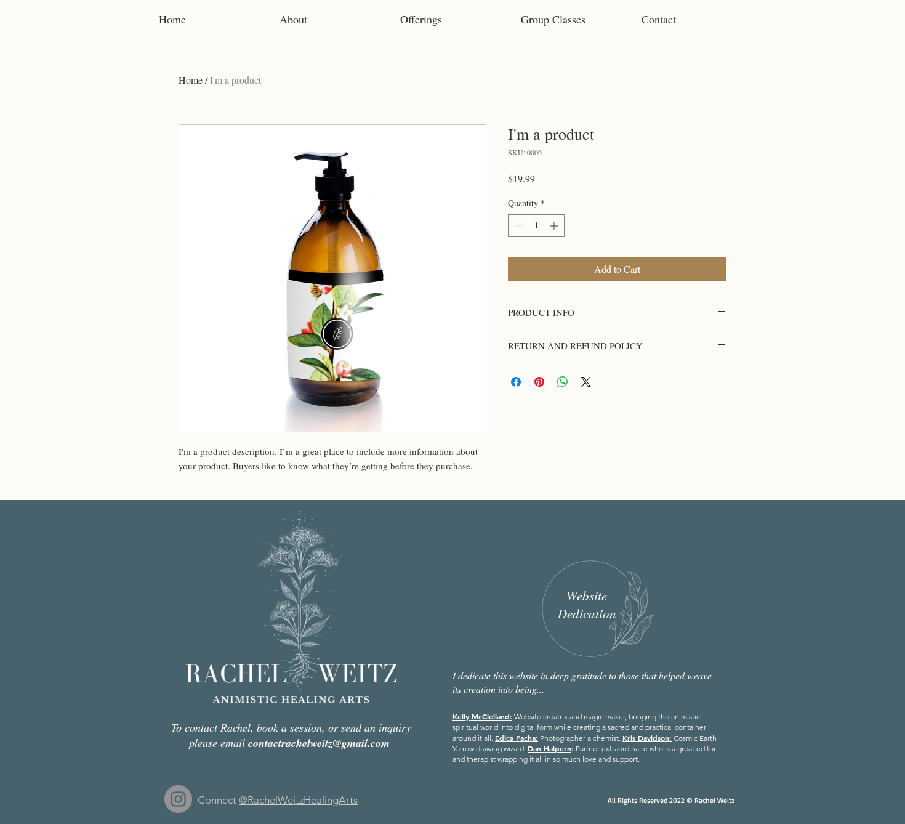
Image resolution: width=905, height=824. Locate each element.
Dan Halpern (549, 748)
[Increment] (555, 225)
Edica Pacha (515, 738)
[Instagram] (178, 799)
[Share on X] (586, 381)
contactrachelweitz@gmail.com (319, 743)
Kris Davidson (645, 738)
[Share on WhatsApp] (562, 381)
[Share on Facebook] (516, 381)
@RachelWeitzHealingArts (298, 800)
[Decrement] (517, 225)
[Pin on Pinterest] (539, 381)
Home (191, 79)
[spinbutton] (536, 225)
